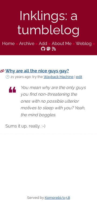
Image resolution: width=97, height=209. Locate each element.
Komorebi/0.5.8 (57, 198)
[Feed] (54, 48)
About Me (61, 43)
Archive (26, 43)
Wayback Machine (59, 77)
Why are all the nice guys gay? (37, 70)
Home (8, 43)
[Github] (43, 48)
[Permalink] (2, 70)
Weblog (84, 43)
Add (43, 43)
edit (79, 77)
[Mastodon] (48, 48)
